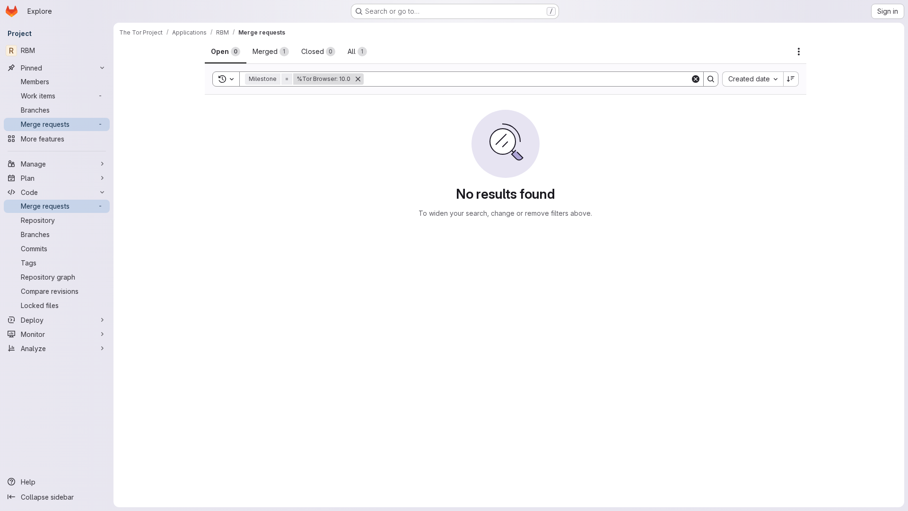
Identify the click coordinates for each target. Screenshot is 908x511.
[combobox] (752, 79)
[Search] (710, 79)
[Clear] (695, 79)
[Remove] (358, 79)
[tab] (225, 51)
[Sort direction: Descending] (791, 79)
